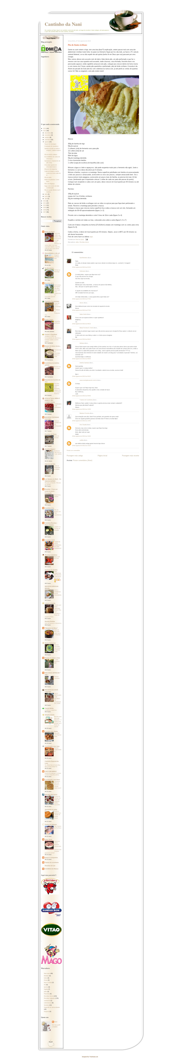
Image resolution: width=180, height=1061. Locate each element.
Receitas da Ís (49, 283)
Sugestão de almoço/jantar (52, 1007)
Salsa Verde (83, 314)
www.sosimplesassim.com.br (88, 380)
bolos (45, 978)
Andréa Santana (84, 362)
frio (45, 984)
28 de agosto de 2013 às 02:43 (81, 267)
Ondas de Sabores (51, 824)
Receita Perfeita (50, 621)
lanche (46, 987)
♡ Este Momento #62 (57, 661)
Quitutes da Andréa (51, 570)
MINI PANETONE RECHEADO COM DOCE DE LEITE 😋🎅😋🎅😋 (57, 576)
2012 (44, 201)
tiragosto (46, 1011)
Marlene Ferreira (85, 413)
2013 (44, 130)
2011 (44, 203)
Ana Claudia (83, 424)
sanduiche (47, 1000)
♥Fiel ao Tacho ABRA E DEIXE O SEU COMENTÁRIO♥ (52, 400)
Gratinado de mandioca (51, 146)
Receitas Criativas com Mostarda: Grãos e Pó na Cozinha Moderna (57, 388)
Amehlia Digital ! (50, 449)
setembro (48, 139)
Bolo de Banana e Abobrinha (53, 623)
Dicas (45, 980)
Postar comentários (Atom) (82, 460)
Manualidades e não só (52, 253)
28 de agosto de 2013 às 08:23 (81, 323)
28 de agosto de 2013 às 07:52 (81, 310)
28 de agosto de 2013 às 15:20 (81, 445)
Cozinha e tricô (50, 540)
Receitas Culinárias (51, 555)
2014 (44, 128)
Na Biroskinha (49, 268)
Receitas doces (84, 242)
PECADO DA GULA (51, 794)
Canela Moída (49, 708)
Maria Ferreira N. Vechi (86, 327)
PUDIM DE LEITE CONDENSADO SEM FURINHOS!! (57, 545)
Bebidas (46, 975)
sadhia (82, 440)
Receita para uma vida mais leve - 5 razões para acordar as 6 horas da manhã (57, 721)
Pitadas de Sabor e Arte (52, 658)
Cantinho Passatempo (52, 301)
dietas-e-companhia (51, 857)
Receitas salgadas (49, 998)
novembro (48, 135)
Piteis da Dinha (49, 231)
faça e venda (48, 982)
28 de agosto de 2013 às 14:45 (81, 420)
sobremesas (47, 1003)
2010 (44, 205)
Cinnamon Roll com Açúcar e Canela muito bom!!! (57, 785)
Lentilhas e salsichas (51, 710)
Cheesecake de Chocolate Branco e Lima (57, 353)
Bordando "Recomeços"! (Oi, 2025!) (57, 452)
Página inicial (102, 456)
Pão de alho (47, 177)
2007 (44, 212)
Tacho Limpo (49, 319)
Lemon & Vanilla (50, 603)
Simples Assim (49, 715)
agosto (47, 142)
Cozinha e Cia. (49, 508)
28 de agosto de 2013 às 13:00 (81, 409)
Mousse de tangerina (50, 169)
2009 (44, 207)
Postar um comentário (73, 450)
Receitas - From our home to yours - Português (51, 491)
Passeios (46, 993)
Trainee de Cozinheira (86, 400)
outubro (47, 137)
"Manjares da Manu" (51, 628)
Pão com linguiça (49, 183)
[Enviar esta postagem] (86, 239)
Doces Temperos (50, 643)
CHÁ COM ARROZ (51, 771)
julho (46, 194)
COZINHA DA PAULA (51, 869)
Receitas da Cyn (50, 865)
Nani (55, 1021)
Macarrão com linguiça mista (57, 734)
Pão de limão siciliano (50, 154)
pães (77, 242)
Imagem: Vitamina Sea (56, 256)
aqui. (91, 237)
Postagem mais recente (130, 456)
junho (46, 196)
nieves (82, 303)
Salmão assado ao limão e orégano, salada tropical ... (52, 150)
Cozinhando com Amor (52, 779)
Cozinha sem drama (51, 731)
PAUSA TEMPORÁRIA (57, 749)
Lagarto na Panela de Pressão (57, 528)
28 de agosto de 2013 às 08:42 (81, 339)
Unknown (82, 271)
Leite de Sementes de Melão (57, 467)
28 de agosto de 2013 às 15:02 (81, 436)
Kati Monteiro (83, 257)
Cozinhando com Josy (52, 746)
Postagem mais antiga (75, 456)
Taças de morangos (50, 144)
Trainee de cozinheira (52, 862)
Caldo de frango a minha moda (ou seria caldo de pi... (52, 173)
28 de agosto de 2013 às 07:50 (81, 299)
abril (46, 198)
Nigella (46, 989)
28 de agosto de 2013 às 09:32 (81, 376)
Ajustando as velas (51, 809)
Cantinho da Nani (63, 24)
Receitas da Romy (50, 434)
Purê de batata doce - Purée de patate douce (57, 815)
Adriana (82, 343)
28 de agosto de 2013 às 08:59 (81, 358)
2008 (44, 210)
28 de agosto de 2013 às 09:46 (81, 395)
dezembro (48, 133)
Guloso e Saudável (51, 334)
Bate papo (47, 973)
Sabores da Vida (50, 464)
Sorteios (46, 1005)
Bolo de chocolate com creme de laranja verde (57, 648)
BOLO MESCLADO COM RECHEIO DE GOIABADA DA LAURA (57, 698)
